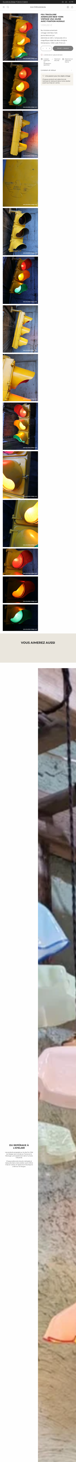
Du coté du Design (9, 2)
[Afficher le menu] (4, 7)
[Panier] (72, 7)
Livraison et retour (48, 70)
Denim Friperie (22, 2)
